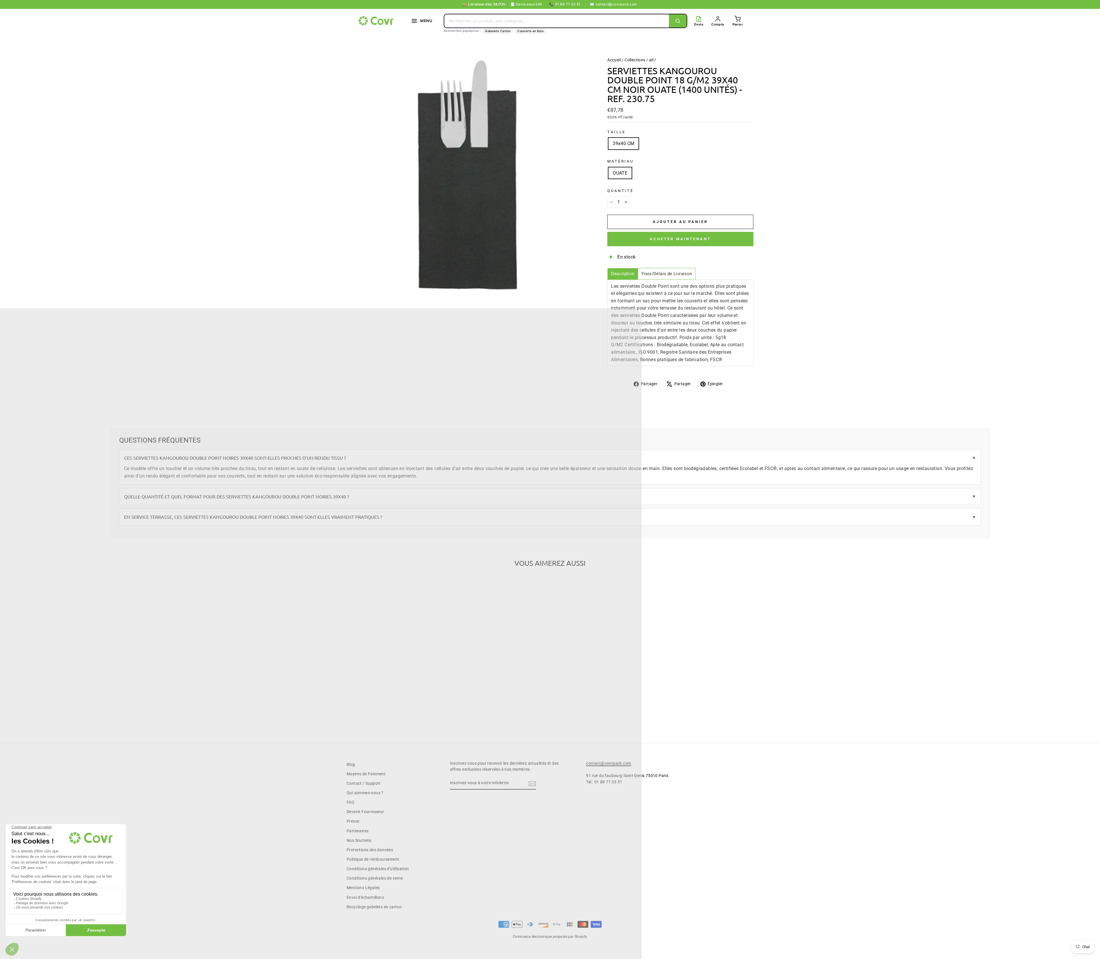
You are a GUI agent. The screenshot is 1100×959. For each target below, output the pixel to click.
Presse (353, 821)
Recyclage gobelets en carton (374, 907)
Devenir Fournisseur (365, 811)
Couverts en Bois (530, 31)
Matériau (620, 161)
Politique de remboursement (373, 859)
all (651, 60)
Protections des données (370, 850)
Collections (634, 60)
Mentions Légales (363, 887)
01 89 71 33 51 (565, 4)
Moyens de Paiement (366, 774)
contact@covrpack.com (613, 4)
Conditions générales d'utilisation (378, 868)
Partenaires (357, 831)
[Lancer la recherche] (678, 21)
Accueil (614, 60)
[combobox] (556, 21)
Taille (616, 132)
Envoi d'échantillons (365, 897)
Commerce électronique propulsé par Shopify (550, 937)
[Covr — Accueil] (377, 21)
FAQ (350, 802)
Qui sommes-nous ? (365, 792)
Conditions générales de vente (375, 878)
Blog (351, 764)
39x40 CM (623, 143)
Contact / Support (364, 783)
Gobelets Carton (497, 31)
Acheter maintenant (680, 239)
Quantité (620, 191)
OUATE (620, 173)
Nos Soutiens (359, 840)
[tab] (622, 274)
